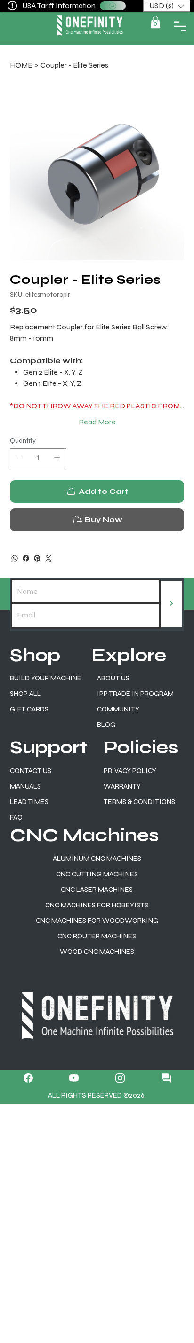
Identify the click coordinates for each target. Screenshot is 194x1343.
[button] (152, 593)
